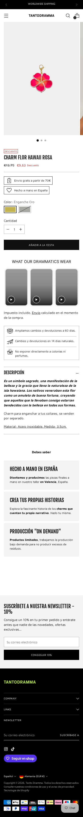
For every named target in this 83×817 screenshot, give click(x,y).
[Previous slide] (7, 287)
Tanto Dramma (34, 782)
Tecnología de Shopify (16, 790)
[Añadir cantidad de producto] (8, 229)
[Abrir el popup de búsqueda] (67, 15)
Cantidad (10, 220)
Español (8, 776)
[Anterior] (6, 4)
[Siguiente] (76, 4)
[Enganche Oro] (10, 209)
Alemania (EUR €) (34, 776)
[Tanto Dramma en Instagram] (6, 749)
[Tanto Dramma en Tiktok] (13, 749)
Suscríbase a (69, 735)
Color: (19, 202)
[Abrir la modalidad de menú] (6, 15)
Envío (36, 313)
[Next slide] (75, 287)
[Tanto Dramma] (41, 15)
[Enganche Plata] (24, 209)
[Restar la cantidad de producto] (20, 229)
